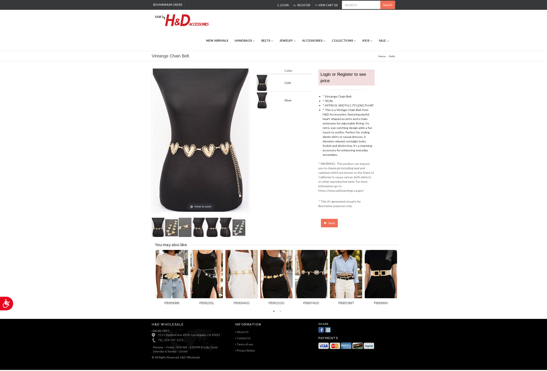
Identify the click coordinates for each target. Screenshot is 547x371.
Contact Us (243, 338)
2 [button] (280, 311)
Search (387, 5)
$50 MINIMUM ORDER (167, 4)
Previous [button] (152, 280)
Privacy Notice (245, 350)
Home (381, 56)
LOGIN (284, 5)
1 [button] (274, 311)
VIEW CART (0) (328, 5)
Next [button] (402, 280)
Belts (392, 56)
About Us (242, 332)
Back (331, 223)
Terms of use (244, 344)
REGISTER (303, 5)
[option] (172, 279)
